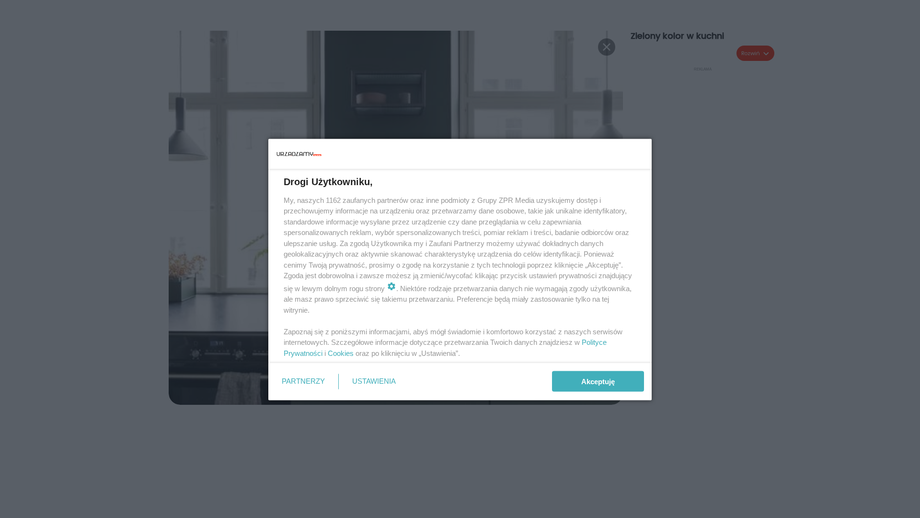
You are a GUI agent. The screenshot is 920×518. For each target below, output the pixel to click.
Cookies (341, 353)
